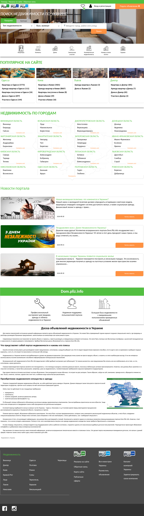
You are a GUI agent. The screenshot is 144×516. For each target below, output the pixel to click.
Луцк (42, 124)
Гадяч (79, 170)
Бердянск (81, 146)
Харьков (32, 485)
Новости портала (15, 189)
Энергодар (81, 143)
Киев (5, 470)
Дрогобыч (118, 155)
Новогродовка (120, 131)
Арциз (42, 174)
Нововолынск (46, 128)
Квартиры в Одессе (13, 85)
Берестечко (45, 131)
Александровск (83, 162)
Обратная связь (29, 2)
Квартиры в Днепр (121, 85)
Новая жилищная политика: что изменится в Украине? (82, 199)
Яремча (117, 146)
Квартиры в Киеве (49, 85)
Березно (118, 170)
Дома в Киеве (46, 96)
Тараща (6, 158)
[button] (48, 25)
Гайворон (44, 162)
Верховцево (82, 128)
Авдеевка (118, 128)
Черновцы (62, 460)
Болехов (118, 143)
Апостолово (82, 124)
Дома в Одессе (11, 96)
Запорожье (82, 140)
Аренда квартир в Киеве (52, 89)
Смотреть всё (20, 133)
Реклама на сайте (15, 2)
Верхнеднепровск (85, 131)
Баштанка (7, 170)
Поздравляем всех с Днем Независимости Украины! (81, 228)
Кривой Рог (8, 475)
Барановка (7, 146)
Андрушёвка (8, 143)
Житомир (7, 140)
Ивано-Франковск (122, 140)
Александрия (45, 155)
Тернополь (33, 480)
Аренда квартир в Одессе (15, 89)
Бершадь (7, 128)
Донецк (117, 124)
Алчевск (80, 155)
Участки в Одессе (12, 100)
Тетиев (6, 162)
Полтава (33, 465)
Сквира (6, 155)
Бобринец (44, 158)
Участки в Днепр (119, 96)
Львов (5, 485)
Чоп (41, 143)
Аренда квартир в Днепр (123, 89)
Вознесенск (8, 174)
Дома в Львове (83, 89)
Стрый (117, 162)
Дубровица (119, 174)
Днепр (6, 465)
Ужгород (43, 140)
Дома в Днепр (119, 92)
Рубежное (81, 158)
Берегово (44, 146)
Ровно (32, 470)
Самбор (117, 158)
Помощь (4, 2)
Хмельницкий (35, 490)
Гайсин (6, 131)
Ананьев (43, 170)
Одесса (32, 460)
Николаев (7, 490)
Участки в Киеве (47, 100)
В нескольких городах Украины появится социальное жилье (85, 256)
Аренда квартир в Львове (87, 85)
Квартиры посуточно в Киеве (52, 92)
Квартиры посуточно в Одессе (17, 92)
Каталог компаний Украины (128, 466)
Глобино (80, 174)
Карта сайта (79, 472)
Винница (7, 124)
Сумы (31, 475)
